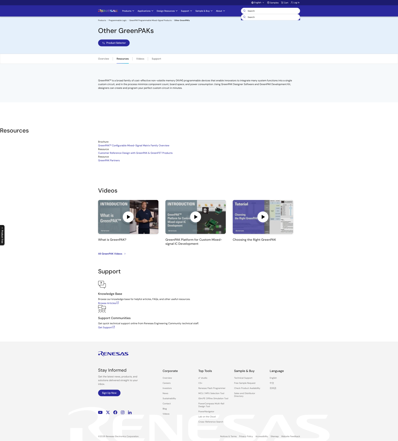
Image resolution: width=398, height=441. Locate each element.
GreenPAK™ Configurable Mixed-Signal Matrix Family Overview (133, 145)
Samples (274, 2)
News (165, 393)
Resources (123, 58)
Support (156, 58)
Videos (140, 58)
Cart (286, 2)
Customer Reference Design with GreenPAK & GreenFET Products (135, 153)
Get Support (105, 327)
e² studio (202, 377)
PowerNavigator (206, 411)
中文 (272, 383)
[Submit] (244, 17)
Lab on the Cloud (207, 416)
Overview (103, 58)
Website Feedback (290, 436)
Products (102, 20)
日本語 (273, 388)
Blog (165, 408)
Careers (167, 383)
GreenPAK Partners (109, 160)
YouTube (100, 412)
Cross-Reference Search (210, 421)
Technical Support (243, 377)
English (273, 377)
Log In (296, 2)
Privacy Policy (246, 436)
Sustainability (169, 398)
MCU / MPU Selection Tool (211, 393)
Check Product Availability (247, 388)
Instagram (123, 412)
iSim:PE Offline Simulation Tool (213, 398)
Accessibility (261, 436)
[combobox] (270, 17)
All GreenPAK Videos (110, 253)
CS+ (200, 383)
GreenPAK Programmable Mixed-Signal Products (150, 20)
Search (270, 10)
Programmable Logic (118, 20)
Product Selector (116, 42)
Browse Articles (107, 303)
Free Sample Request (244, 383)
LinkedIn (130, 412)
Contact (167, 403)
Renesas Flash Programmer (211, 388)
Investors (167, 388)
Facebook (115, 412)
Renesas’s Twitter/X (108, 412)
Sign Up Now (109, 393)
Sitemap (275, 436)
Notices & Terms (228, 436)
